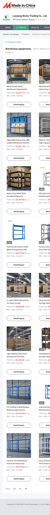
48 (26, 488)
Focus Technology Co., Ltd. (34, 504)
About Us (35, 27)
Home (7, 27)
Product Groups (14, 42)
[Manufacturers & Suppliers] (19, 5)
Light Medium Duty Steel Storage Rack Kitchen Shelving (17, 356)
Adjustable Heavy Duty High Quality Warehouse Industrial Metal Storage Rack (19, 143)
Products (22, 27)
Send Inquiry (19, 104)
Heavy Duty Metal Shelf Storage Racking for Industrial (16, 196)
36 (20, 488)
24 (14, 489)
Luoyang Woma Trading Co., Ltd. (30, 15)
